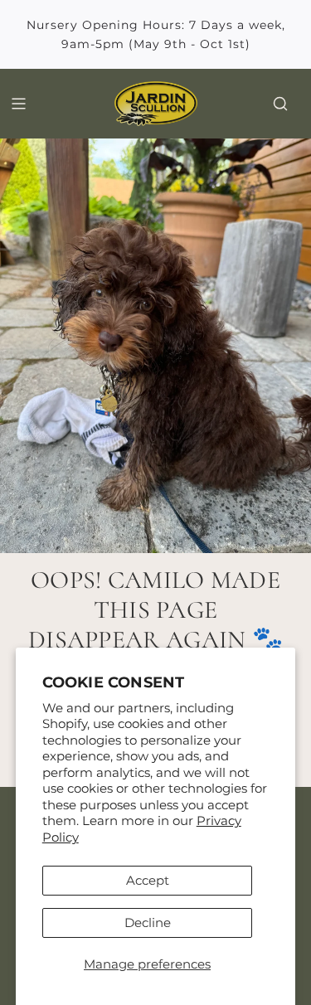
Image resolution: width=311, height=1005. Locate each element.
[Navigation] (18, 103)
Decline (147, 922)
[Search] (280, 103)
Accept (147, 880)
